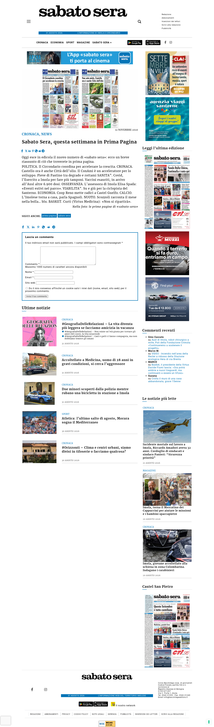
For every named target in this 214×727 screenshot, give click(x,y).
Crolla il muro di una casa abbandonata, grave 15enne (165, 380)
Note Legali (98, 714)
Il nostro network (125, 705)
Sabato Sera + (102, 42)
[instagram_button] (170, 42)
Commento (32, 264)
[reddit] (39, 150)
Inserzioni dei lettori (171, 21)
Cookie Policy (81, 714)
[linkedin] (29, 150)
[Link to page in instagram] (45, 689)
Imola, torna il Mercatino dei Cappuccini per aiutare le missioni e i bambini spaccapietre (167, 511)
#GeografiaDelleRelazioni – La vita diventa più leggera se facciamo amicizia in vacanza (98, 326)
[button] (135, 19)
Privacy (66, 714)
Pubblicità (166, 28)
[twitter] (26, 150)
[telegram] (43, 150)
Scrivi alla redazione (171, 25)
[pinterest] (32, 150)
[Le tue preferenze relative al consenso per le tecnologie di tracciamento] (209, 722)
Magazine (83, 42)
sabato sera (64, 215)
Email (29, 277)
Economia (57, 42)
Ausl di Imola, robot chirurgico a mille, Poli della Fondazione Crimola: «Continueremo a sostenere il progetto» (169, 344)
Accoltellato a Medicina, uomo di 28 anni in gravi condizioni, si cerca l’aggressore (97, 362)
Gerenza (112, 714)
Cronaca (42, 42)
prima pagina (49, 215)
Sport (70, 42)
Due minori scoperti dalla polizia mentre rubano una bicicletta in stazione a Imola (95, 391)
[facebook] (22, 150)
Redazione (166, 14)
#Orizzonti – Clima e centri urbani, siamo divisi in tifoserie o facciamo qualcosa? (96, 449)
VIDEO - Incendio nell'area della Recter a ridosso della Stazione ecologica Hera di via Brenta (168, 356)
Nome (29, 272)
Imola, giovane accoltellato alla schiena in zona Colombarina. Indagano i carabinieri (165, 567)
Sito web (30, 282)
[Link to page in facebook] (32, 689)
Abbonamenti (168, 18)
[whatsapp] (36, 150)
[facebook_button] (165, 42)
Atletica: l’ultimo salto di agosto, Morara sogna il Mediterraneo (95, 420)
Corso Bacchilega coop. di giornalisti (175, 683)
